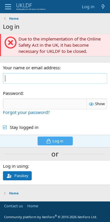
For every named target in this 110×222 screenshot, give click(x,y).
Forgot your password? (26, 112)
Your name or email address (31, 67)
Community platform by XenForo (50, 217)
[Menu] (8, 7)
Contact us (13, 205)
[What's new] (103, 6)
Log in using (15, 166)
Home (32, 205)
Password (13, 93)
